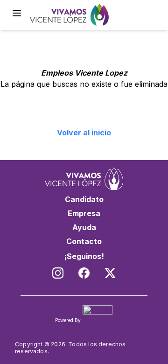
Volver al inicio (84, 132)
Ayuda (84, 227)
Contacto (84, 241)
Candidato (84, 199)
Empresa (84, 213)
